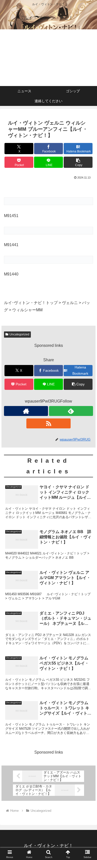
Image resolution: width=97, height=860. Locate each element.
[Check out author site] (26, 411)
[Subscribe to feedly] (71, 411)
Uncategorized (19, 334)
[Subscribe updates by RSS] (48, 423)
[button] (78, 162)
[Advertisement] (48, 58)
